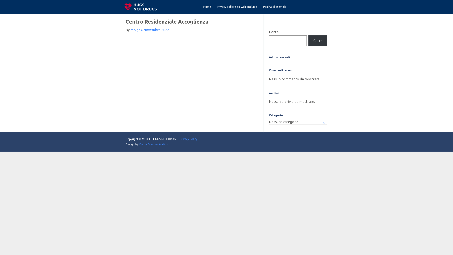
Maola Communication (153, 144)
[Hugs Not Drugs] (141, 6)
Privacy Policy (188, 139)
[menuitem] (207, 6)
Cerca (274, 32)
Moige (136, 30)
